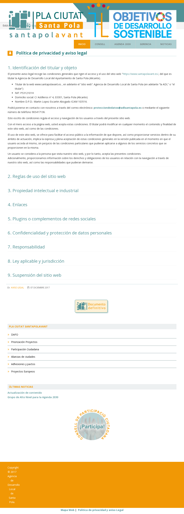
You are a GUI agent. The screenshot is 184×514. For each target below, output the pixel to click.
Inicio (82, 44)
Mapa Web (67, 510)
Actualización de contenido (25, 392)
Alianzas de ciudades (22, 356)
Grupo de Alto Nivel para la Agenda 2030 (33, 397)
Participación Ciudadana (24, 349)
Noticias (166, 44)
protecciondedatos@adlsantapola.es (118, 107)
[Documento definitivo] (92, 307)
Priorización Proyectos (23, 342)
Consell (100, 44)
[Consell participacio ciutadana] (92, 425)
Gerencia (145, 44)
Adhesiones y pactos (22, 364)
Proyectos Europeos (22, 371)
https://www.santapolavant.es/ (140, 74)
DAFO (14, 334)
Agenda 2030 (122, 44)
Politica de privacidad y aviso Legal (100, 510)
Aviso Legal (17, 287)
